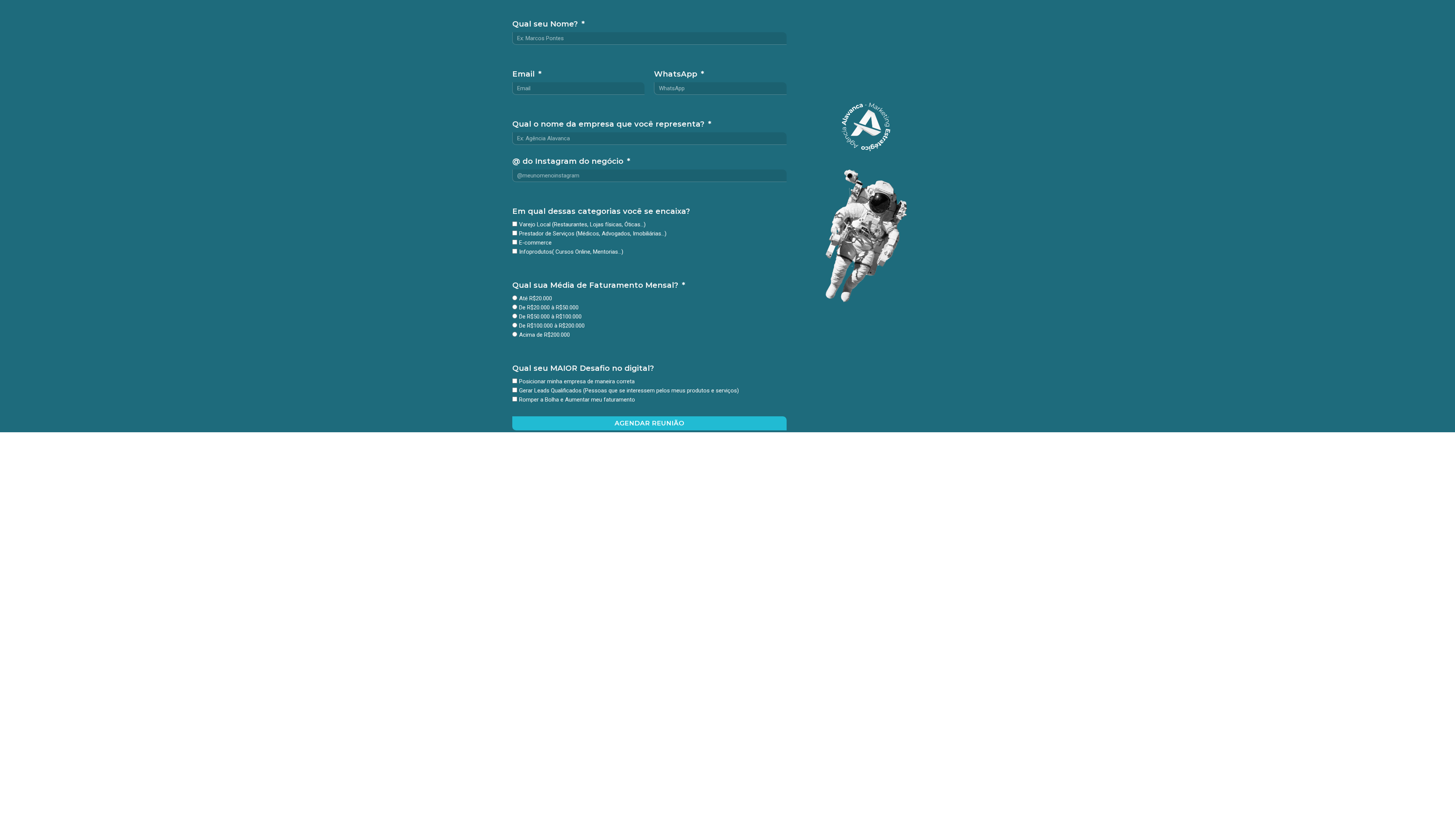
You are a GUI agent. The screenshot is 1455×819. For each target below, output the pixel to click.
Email (524, 74)
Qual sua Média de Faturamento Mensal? (596, 285)
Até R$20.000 (535, 298)
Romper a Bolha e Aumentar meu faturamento (577, 400)
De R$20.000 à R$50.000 (549, 307)
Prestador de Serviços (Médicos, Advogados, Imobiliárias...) (592, 234)
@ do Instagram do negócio (569, 161)
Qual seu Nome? (546, 24)
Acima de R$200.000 (544, 335)
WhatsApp (676, 74)
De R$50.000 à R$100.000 (550, 317)
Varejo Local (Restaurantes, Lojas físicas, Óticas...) (582, 224)
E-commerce (535, 243)
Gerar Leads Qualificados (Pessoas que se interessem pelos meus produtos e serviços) (629, 391)
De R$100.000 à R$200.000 (552, 326)
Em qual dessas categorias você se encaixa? (601, 211)
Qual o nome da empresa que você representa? (609, 124)
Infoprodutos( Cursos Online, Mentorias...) (571, 252)
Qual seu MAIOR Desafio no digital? (583, 368)
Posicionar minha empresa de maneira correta (577, 381)
